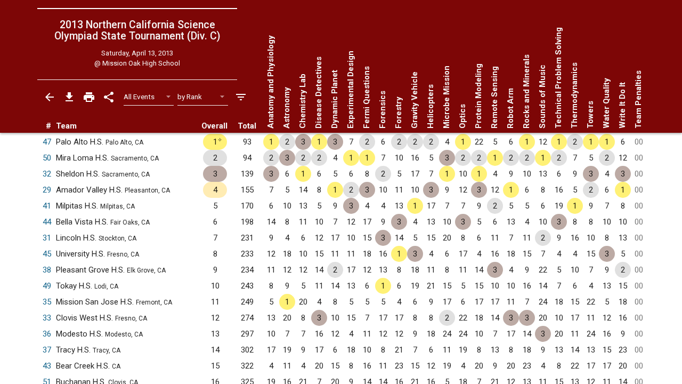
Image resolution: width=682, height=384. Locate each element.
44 (47, 222)
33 (47, 318)
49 (47, 286)
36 (47, 334)
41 (47, 206)
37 (47, 350)
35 (47, 302)
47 (47, 142)
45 (47, 254)
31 (47, 238)
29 (47, 190)
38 (47, 270)
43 (47, 366)
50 (47, 158)
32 (47, 174)
